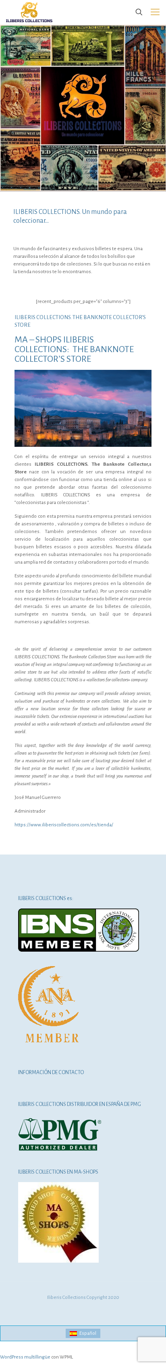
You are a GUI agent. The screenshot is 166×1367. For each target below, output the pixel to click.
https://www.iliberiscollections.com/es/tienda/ (64, 825)
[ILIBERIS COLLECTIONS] (29, 12)
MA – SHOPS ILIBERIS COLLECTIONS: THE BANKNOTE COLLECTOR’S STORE (74, 349)
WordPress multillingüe (25, 1357)
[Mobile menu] (155, 12)
